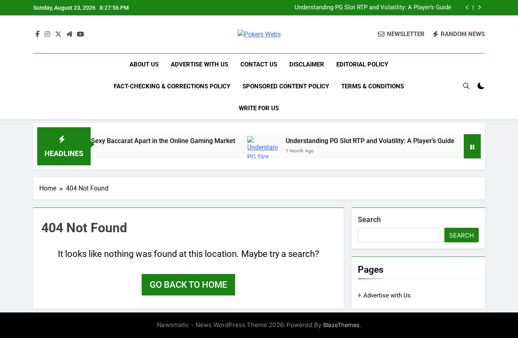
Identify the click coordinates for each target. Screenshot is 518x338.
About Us (144, 64)
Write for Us (259, 108)
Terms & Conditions (372, 86)
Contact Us (258, 64)
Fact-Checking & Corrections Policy (172, 86)
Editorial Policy (362, 64)
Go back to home (188, 285)
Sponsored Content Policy (285, 86)
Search (369, 219)
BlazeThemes (341, 324)
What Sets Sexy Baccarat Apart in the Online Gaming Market (141, 141)
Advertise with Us (199, 64)
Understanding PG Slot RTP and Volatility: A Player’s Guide (373, 7)
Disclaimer (306, 64)
